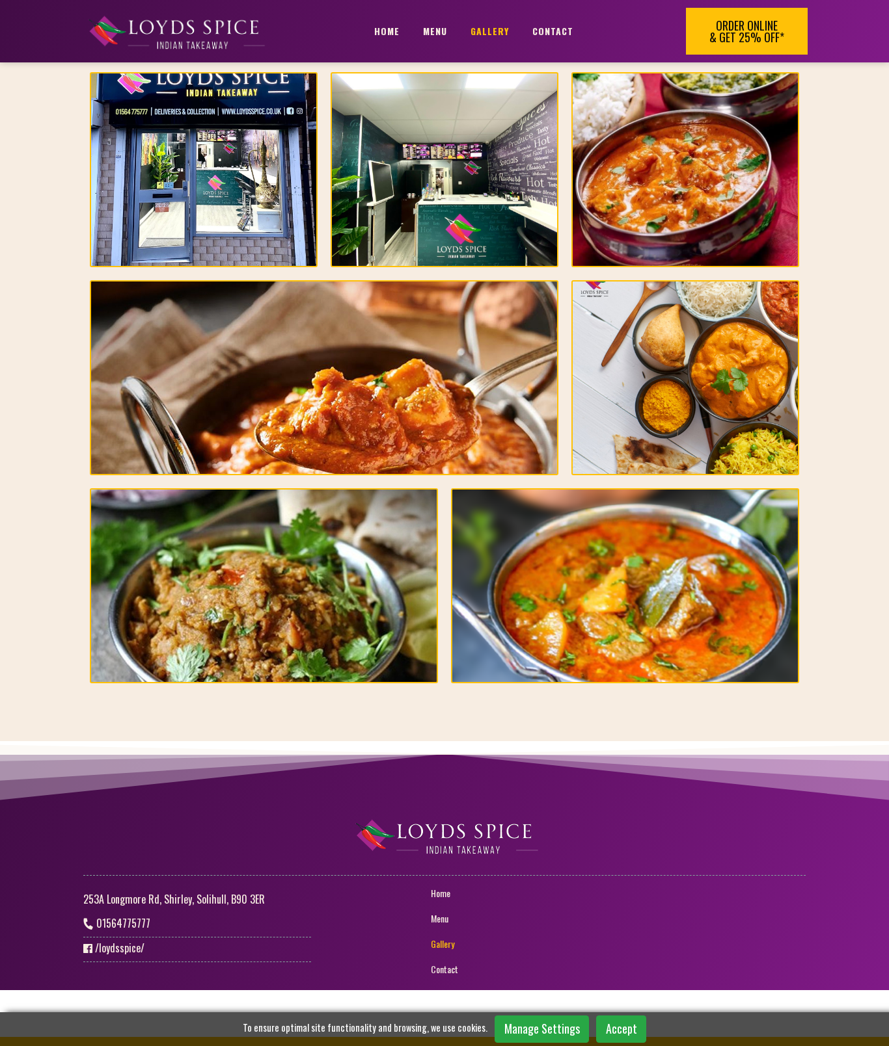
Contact (552, 31)
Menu (435, 31)
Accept (621, 1028)
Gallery (490, 31)
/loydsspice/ (118, 948)
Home (387, 31)
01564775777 (122, 923)
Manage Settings (542, 1028)
